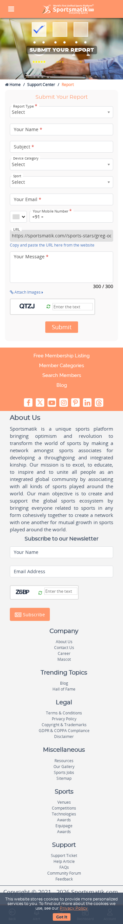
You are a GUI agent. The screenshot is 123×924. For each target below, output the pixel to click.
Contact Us (64, 647)
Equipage (63, 826)
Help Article (64, 861)
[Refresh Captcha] (48, 307)
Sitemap (64, 778)
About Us (64, 641)
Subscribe (33, 614)
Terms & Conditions (64, 713)
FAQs (64, 867)
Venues (64, 802)
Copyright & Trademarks (64, 724)
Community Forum (64, 873)
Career (64, 653)
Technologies (64, 814)
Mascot (64, 659)
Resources (63, 760)
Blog (61, 385)
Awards (64, 820)
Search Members (61, 375)
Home (15, 84)
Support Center (41, 84)
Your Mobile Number (52, 211)
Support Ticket (64, 855)
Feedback (64, 879)
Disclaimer (64, 736)
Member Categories (61, 365)
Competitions (64, 808)
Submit (62, 327)
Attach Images (27, 292)
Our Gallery (63, 766)
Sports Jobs (64, 772)
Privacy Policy (74, 908)
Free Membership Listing (61, 356)
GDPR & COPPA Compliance (64, 730)
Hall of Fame (63, 689)
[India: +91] (18, 217)
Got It (61, 917)
